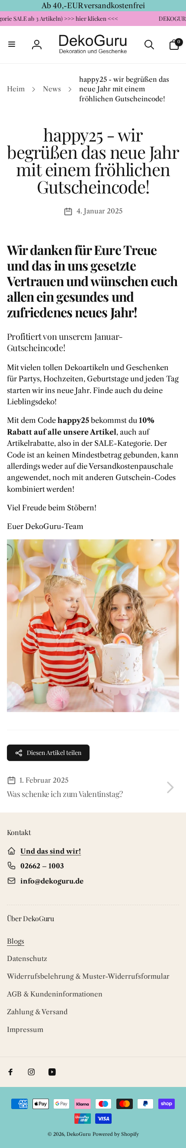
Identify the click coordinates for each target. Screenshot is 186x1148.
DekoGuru (79, 1134)
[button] (12, 45)
